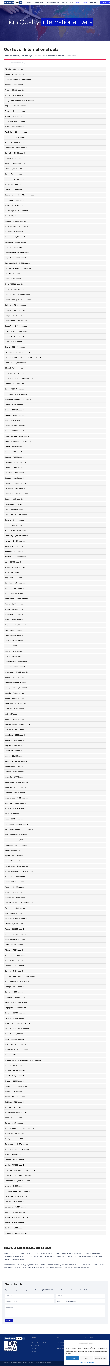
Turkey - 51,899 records (14, 1139)
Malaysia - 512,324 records (15, 703)
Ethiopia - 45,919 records (14, 415)
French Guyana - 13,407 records (17, 436)
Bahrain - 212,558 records (15, 142)
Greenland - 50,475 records (16, 483)
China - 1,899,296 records (14, 289)
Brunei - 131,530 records (14, 216)
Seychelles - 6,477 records (15, 997)
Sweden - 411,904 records (14, 1081)
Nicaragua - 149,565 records (16, 845)
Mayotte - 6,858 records (14, 745)
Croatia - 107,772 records (14, 336)
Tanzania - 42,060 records (15, 1107)
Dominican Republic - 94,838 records (19, 378)
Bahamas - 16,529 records (15, 137)
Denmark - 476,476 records (15, 363)
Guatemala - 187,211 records (15, 504)
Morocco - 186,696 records (15, 793)
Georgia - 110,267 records (14, 457)
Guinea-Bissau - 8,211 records (16, 515)
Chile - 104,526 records (14, 284)
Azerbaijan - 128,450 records (16, 132)
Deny (86, 1358)
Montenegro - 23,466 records (16, 782)
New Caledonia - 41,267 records (17, 835)
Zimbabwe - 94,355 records (16, 1233)
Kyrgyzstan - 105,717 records (16, 625)
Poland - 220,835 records (14, 929)
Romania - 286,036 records (15, 955)
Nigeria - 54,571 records (14, 856)
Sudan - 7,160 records (13, 1065)
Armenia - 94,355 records (15, 111)
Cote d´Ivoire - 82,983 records (16, 331)
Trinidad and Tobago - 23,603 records (19, 1128)
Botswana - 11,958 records (15, 200)
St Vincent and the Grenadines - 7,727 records (23, 1060)
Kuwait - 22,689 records (14, 620)
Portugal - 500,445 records (15, 934)
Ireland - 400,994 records (15, 567)
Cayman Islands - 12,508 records (17, 263)
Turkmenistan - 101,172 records (16, 1144)
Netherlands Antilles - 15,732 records (19, 829)
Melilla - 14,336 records (13, 751)
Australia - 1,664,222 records (16, 121)
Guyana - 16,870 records (14, 520)
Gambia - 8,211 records (14, 452)
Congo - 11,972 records (13, 315)
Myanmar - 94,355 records (15, 803)
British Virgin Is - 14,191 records (16, 211)
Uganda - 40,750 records (14, 1160)
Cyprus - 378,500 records (15, 347)
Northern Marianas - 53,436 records (19, 871)
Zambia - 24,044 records (14, 1228)
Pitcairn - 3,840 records (14, 924)
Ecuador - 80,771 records (14, 384)
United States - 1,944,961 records (17, 1181)
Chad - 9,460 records (13, 279)
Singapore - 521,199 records (15, 1008)
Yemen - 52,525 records (14, 1223)
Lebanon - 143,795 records (15, 641)
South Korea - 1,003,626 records (17, 1034)
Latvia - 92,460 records (14, 635)
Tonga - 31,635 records (14, 1123)
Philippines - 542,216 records (16, 918)
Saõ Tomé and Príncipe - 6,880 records (20, 976)
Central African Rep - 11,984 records (18, 268)
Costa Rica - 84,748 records (16, 326)
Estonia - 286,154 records (14, 410)
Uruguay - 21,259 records (14, 1186)
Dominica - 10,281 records (14, 373)
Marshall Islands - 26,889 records (18, 724)
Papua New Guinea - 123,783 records (19, 903)
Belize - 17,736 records (13, 169)
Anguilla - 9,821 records (14, 95)
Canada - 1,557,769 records (15, 247)
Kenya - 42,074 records (14, 604)
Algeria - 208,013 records (14, 74)
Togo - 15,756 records (13, 1118)
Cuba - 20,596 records (14, 342)
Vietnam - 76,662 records (15, 1212)
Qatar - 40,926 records (14, 945)
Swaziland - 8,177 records (14, 1076)
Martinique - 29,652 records (15, 730)
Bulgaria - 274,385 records (15, 221)
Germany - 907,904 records (15, 462)
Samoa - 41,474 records (14, 971)
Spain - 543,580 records (14, 1039)
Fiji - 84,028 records (12, 420)
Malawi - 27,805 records (14, 698)
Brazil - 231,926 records (14, 205)
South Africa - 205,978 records (17, 1029)
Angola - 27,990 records (14, 90)
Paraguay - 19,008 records (15, 908)
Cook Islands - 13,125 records (16, 321)
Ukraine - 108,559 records (14, 1165)
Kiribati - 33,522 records (14, 609)
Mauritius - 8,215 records (14, 740)
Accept (72, 1358)
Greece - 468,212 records (14, 478)
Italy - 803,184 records (13, 578)
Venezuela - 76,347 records (15, 1207)
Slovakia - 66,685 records (15, 1013)
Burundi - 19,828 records (14, 232)
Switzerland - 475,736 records (16, 1086)
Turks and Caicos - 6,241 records (17, 1149)
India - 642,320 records (14, 551)
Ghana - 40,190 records (14, 468)
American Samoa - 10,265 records (18, 79)
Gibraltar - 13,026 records (15, 473)
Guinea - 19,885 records (14, 509)
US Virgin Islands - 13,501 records (17, 1191)
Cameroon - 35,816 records (15, 242)
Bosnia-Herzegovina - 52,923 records (19, 195)
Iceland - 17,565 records (14, 546)
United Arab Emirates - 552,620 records (20, 1170)
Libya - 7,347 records (13, 656)
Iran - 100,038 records (13, 562)
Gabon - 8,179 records (13, 447)
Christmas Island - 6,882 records (17, 294)
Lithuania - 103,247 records (15, 667)
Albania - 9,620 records (14, 69)
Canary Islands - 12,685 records (17, 253)
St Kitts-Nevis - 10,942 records (16, 1050)
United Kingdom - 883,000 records (18, 1175)
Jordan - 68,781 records (14, 593)
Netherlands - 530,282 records (17, 824)
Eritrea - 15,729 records (14, 405)
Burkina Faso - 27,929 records (16, 226)
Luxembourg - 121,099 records (16, 672)
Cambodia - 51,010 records (15, 237)
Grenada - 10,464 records (15, 488)
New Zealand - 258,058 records (17, 840)
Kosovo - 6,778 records (14, 614)
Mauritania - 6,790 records (15, 735)
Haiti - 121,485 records (13, 525)
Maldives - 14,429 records (15, 709)
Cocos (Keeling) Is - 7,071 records (18, 300)
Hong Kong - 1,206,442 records (16, 536)
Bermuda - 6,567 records (14, 179)
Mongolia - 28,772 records (15, 777)
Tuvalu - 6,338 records (13, 1154)
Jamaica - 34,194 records (15, 583)
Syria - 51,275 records (13, 1091)
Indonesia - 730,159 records (15, 557)
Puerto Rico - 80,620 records (16, 939)
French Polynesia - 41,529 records (18, 441)
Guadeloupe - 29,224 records (16, 494)
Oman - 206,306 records (14, 882)
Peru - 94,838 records (13, 913)
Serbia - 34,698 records (14, 992)
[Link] (13, 2)
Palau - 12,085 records (13, 892)
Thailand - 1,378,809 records (16, 1112)
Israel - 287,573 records (14, 572)
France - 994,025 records (15, 431)
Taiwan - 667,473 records (15, 1097)
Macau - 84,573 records (14, 677)
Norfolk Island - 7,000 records (16, 866)
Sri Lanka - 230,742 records (15, 1044)
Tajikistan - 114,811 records (14, 1102)
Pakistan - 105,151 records (14, 887)
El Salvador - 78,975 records (16, 394)
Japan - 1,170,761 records (14, 588)
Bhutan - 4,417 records (13, 184)
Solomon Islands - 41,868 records (18, 1023)
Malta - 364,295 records (14, 719)
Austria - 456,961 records (14, 127)
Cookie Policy (82, 1362)
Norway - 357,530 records (15, 877)
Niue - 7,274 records (13, 861)
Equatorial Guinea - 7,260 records (18, 399)
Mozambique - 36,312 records (16, 798)
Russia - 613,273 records (14, 960)
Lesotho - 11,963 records (14, 646)
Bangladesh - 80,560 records (16, 148)
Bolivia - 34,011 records (13, 190)
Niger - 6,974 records (13, 850)
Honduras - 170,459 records (15, 530)
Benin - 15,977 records (13, 174)
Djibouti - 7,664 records (14, 368)
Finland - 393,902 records (15, 426)
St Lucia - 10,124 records (14, 1055)
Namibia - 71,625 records (14, 808)
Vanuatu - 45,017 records (14, 1202)
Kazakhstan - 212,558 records (16, 599)
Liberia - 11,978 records (13, 651)
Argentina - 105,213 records (15, 106)
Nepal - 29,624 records (14, 819)
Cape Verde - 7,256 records (16, 258)
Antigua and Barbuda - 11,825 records (19, 100)
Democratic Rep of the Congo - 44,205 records (23, 357)
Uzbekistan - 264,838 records (16, 1196)
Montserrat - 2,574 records (15, 787)
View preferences (100, 1358)
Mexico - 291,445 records (14, 756)
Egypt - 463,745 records (14, 389)
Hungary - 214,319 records (15, 541)
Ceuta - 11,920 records (13, 273)
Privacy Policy (90, 1362)
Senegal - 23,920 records (14, 987)
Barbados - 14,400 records (15, 153)
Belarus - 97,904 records (14, 158)
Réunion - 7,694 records (14, 950)
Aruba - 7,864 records (13, 116)
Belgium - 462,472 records (15, 163)
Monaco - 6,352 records (14, 772)
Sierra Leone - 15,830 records (16, 1002)
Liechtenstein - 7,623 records (16, 662)
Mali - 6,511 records (12, 714)
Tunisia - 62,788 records (14, 1133)
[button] (106, 1343)
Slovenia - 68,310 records (14, 1018)
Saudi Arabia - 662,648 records (17, 981)
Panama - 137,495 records (15, 897)
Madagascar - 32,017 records (16, 688)
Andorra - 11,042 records (14, 85)
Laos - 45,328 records (13, 630)
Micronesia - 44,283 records (16, 761)
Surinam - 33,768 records (15, 1071)
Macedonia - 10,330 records (15, 682)
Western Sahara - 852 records (17, 1217)
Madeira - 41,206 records (14, 693)
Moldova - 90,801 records (14, 766)
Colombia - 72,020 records (15, 305)
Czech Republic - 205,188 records (18, 352)
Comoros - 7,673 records (15, 310)
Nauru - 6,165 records (13, 814)
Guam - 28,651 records (14, 499)
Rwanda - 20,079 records (14, 966)
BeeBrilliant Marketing (46, 1362)
